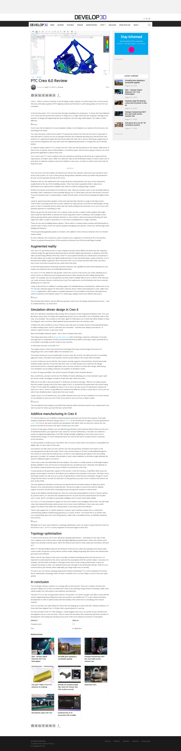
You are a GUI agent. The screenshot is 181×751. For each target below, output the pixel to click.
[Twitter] (146, 19)
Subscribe (126, 741)
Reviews (61, 25)
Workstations (91, 25)
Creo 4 (67, 420)
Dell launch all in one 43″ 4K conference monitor (135, 124)
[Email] (50, 95)
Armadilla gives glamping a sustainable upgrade (135, 81)
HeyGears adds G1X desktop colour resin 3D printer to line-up (136, 103)
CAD (33, 77)
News (52, 25)
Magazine (112, 25)
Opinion (80, 25)
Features (70, 25)
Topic (102, 25)
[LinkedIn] (149, 19)
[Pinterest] (43, 95)
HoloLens (34, 291)
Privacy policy (146, 741)
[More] (54, 95)
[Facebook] (144, 19)
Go (131, 49)
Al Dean (60, 87)
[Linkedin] (39, 95)
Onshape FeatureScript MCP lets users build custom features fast (135, 114)
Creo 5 (33, 423)
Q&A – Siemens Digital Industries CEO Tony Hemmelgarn (133, 92)
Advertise (117, 741)
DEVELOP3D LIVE (124, 25)
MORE (136, 25)
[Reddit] (46, 95)
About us (108, 741)
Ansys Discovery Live (61, 337)
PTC (73, 624)
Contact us (135, 741)
